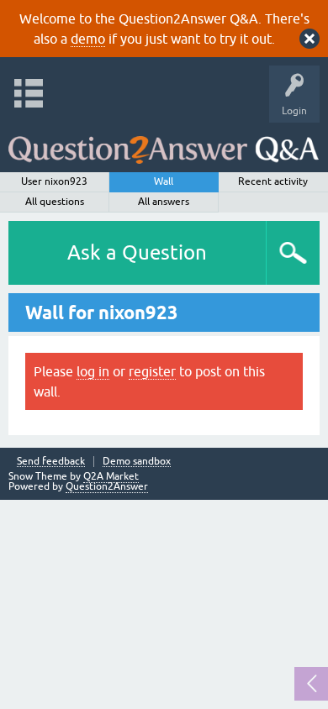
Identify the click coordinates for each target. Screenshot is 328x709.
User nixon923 (54, 181)
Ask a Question (137, 252)
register (152, 371)
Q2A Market (111, 476)
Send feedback (51, 461)
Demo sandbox (137, 461)
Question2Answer (107, 486)
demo (88, 38)
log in (93, 371)
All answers (163, 201)
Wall (163, 181)
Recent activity (273, 181)
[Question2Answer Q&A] (163, 143)
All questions (54, 201)
